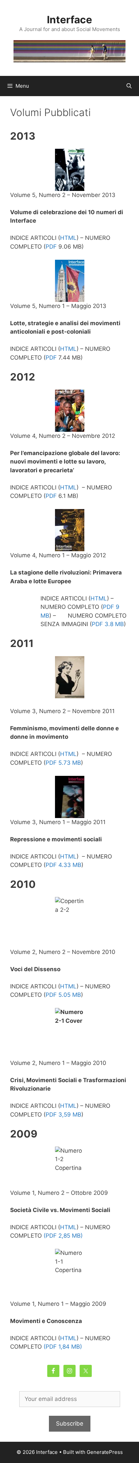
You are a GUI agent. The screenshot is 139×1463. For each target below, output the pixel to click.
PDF (52, 246)
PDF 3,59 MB (63, 1114)
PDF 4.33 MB (63, 865)
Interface (69, 19)
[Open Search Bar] (129, 86)
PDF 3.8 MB (108, 624)
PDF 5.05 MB (63, 994)
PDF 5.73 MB (63, 762)
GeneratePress (105, 1452)
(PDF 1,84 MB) (63, 1346)
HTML (68, 237)
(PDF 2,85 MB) (63, 1235)
